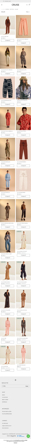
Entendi (15, 442)
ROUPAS (7, 9)
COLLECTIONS (5, 397)
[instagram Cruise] (15, 380)
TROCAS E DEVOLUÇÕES (6, 411)
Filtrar (27, 11)
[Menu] (2, 5)
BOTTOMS (12, 9)
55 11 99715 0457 (5, 423)
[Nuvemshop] (11, 436)
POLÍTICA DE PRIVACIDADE (7, 413)
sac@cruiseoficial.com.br (6, 425)
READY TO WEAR (5, 399)
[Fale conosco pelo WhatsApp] (28, 436)
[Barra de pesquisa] (27, 5)
